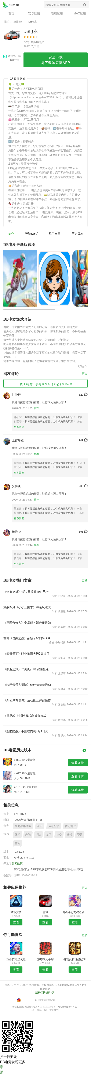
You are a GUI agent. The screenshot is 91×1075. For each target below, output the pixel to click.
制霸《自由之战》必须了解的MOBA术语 (28, 638)
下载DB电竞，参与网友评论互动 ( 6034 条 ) (45, 384)
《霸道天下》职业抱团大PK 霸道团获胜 (28, 653)
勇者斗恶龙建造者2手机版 (75, 912)
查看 (16, 922)
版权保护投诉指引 (45, 992)
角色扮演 (53, 826)
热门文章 (55, 233)
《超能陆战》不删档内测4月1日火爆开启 (28, 731)
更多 (85, 373)
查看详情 (77, 762)
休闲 (17, 834)
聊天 (80, 834)
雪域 (45, 912)
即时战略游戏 (23, 826)
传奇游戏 (70, 826)
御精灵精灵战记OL (74, 959)
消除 (38, 834)
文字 (48, 834)
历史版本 (77, 233)
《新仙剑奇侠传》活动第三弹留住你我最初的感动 (28, 700)
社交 (59, 834)
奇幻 (40, 826)
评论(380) (31, 233)
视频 (69, 834)
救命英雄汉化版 (16, 959)
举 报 (1, 1069)
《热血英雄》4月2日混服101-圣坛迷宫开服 (28, 591)
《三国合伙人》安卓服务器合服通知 (27, 622)
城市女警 (16, 912)
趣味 (28, 834)
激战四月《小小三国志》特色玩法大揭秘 (28, 607)
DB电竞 (11, 4)
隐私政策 (17, 863)
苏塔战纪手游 (45, 959)
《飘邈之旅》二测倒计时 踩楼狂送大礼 (28, 669)
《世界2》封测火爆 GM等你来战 (24, 715)
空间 (17, 843)
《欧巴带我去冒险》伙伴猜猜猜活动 (27, 684)
